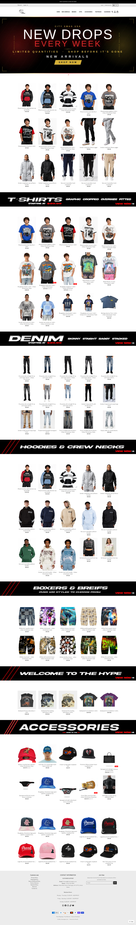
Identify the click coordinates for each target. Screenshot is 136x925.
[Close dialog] (96, 449)
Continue (53, 479)
